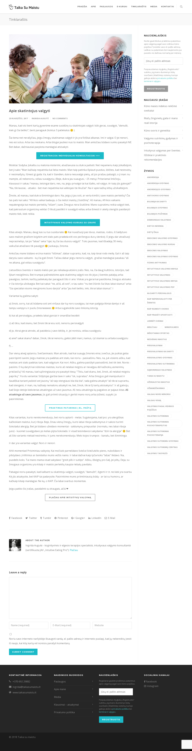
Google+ (80, 518)
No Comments (60, 118)
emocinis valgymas (157, 250)
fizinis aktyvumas (157, 262)
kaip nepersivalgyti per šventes (159, 301)
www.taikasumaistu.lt (24, 692)
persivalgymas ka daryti (160, 351)
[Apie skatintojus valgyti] (70, 68)
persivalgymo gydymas (159, 357)
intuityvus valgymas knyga (162, 281)
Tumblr (46, 518)
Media (153, 6)
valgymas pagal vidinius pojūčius (160, 408)
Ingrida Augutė (40, 118)
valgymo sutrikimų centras (162, 447)
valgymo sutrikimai (158, 416)
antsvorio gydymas (158, 195)
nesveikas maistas (157, 339)
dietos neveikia (155, 226)
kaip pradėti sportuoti (159, 314)
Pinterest (62, 518)
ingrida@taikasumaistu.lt (26, 687)
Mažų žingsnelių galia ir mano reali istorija (161, 120)
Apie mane (60, 689)
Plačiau (74, 550)
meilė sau (152, 327)
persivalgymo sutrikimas (161, 363)
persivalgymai (154, 345)
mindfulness (172, 327)
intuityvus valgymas (158, 275)
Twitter (32, 518)
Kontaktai (167, 6)
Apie (93, 6)
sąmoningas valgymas (159, 370)
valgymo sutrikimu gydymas (162, 441)
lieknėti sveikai (155, 321)
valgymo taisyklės (157, 453)
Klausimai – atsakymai (66, 704)
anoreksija (153, 177)
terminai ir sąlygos (152, 81)
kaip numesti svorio (158, 308)
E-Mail (111, 518)
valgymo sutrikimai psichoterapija (158, 433)
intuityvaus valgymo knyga (162, 268)
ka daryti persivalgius (159, 293)
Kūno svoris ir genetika (157, 130)
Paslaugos (106, 6)
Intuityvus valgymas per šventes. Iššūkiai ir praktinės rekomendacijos (162, 155)
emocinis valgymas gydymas (162, 256)
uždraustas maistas (158, 382)
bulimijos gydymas (157, 207)
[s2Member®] (15, 748)
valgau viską (154, 400)
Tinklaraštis (138, 6)
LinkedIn (96, 518)
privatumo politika (165, 78)
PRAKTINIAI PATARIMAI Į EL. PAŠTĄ (70, 408)
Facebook (16, 518)
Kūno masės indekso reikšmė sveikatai (160, 108)
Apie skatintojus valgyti (29, 110)
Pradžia (82, 6)
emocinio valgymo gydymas (162, 238)
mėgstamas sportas (158, 333)
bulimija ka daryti (157, 201)
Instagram (152, 686)
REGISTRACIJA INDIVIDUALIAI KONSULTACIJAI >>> (70, 155)
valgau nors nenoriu (159, 394)
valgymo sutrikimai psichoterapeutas (158, 423)
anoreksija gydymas (158, 183)
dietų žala (153, 232)
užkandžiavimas (156, 388)
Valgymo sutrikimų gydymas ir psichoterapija (161, 140)
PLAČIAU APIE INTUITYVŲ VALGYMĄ (70, 497)
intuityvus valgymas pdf (160, 287)
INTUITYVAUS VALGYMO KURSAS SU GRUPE (70, 222)
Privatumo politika (64, 712)
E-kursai (122, 6)
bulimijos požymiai (157, 213)
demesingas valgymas (159, 219)
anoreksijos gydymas (159, 189)
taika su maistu (155, 376)
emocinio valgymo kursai (161, 244)
